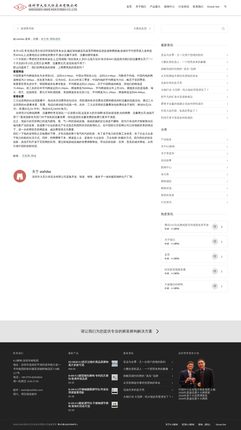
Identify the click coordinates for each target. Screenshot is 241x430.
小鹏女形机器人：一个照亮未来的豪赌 (183, 62)
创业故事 (166, 160)
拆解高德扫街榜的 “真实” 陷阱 (178, 69)
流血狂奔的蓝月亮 (171, 83)
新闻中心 (169, 6)
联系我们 (198, 6)
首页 (129, 6)
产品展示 (155, 6)
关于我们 (141, 6)
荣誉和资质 (167, 195)
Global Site (213, 6)
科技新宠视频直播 (175, 269)
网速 (33, 156)
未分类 (45, 39)
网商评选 (166, 188)
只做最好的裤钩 (174, 284)
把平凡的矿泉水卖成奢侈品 (177, 97)
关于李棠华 (167, 153)
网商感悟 (55, 39)
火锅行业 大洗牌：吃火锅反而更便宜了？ (185, 90)
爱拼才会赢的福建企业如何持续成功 (182, 104)
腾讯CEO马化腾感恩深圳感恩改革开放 (187, 225)
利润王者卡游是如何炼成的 (177, 117)
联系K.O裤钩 (188, 424)
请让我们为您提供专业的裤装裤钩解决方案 (116, 331)
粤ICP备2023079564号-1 (68, 424)
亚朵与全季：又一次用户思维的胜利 (182, 55)
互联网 (26, 156)
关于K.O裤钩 (171, 424)
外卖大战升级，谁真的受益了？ (179, 111)
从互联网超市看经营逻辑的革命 (179, 76)
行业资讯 (183, 6)
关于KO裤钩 (168, 146)
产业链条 (166, 139)
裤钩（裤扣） (205, 424)
